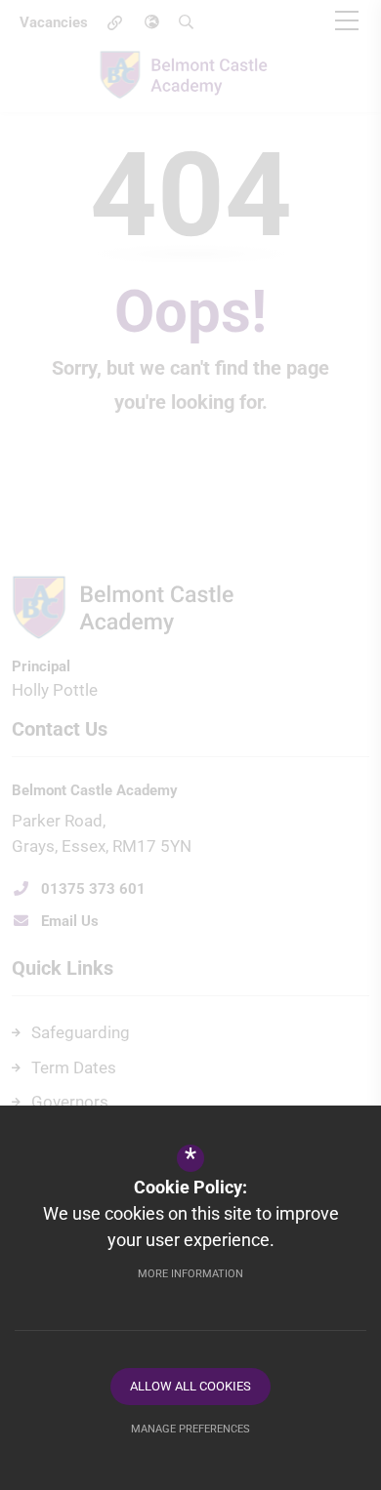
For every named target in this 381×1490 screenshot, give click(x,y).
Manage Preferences (190, 1429)
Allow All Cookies (190, 1386)
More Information (190, 1274)
